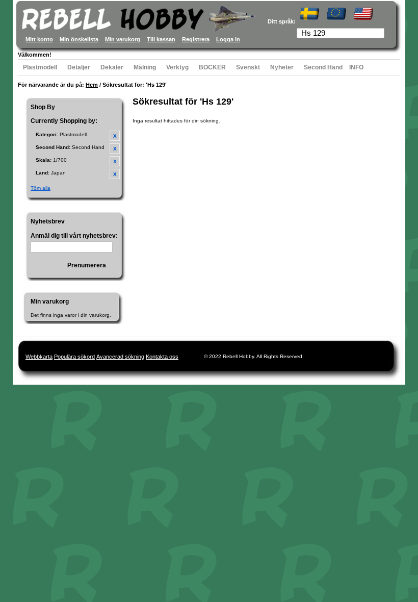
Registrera (196, 39)
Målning (145, 67)
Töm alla (40, 188)
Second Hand (323, 67)
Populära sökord (74, 357)
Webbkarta (39, 357)
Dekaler (111, 67)
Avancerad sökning (120, 357)
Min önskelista (79, 39)
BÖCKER (212, 67)
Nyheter (282, 67)
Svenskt (248, 67)
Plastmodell (40, 67)
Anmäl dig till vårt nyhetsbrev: (74, 235)
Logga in (228, 39)
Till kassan (161, 39)
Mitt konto (39, 39)
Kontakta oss (162, 357)
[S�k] (377, 34)
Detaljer (78, 67)
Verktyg (177, 67)
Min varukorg (122, 39)
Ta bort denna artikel (115, 136)
